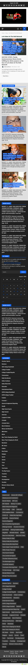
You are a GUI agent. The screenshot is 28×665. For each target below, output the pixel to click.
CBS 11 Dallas (6, 509)
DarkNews (22, 660)
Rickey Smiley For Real (8, 538)
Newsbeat (4, 443)
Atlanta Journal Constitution (10, 498)
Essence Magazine (7, 521)
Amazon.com (6, 495)
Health (14, 97)
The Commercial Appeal (9, 555)
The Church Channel (8, 553)
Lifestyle (20, 46)
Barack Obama (6, 501)
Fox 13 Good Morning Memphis (11, 524)
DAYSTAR (5, 518)
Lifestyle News (20, 97)
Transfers (4, 473)
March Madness (6, 426)
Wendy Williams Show (8, 573)
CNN (13, 509)
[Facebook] (7, 5)
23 (3, 294)
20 (17, 291)
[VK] (19, 5)
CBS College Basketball (8, 367)
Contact (12, 653)
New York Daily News (8, 535)
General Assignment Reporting (9, 45)
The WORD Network (8, 564)
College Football (14, 41)
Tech (3, 465)
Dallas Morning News (15, 515)
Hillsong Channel (7, 527)
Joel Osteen (6, 529)
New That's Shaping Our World (9, 437)
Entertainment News (7, 43)
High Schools (14, 46)
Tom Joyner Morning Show (10, 567)
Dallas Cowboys (6, 381)
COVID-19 (5, 515)
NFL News (19, 50)
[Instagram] (24, 5)
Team (3, 462)
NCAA (19, 48)
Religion (15, 51)
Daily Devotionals (6, 378)
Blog (16, 653)
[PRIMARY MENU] (18, 29)
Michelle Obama (14, 532)
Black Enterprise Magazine (10, 506)
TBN (22, 547)
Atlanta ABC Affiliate (16, 495)
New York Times (20, 535)
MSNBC (22, 532)
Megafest (5, 532)
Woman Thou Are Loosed (9, 576)
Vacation (13, 53)
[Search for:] (11, 272)
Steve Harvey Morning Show (10, 544)
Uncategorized (5, 479)
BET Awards (6, 504)
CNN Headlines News (8, 512)
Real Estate (9, 51)
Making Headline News (17, 529)
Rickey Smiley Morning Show (10, 541)
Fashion (4, 397)
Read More (5, 76)
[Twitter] (11, 5)
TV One (21, 567)
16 (3, 291)
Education (10, 97)
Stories (3, 459)
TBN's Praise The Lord (9, 550)
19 (14, 291)
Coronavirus (19, 512)
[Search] (20, 28)
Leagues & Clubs (6, 417)
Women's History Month (8, 102)
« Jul (3, 301)
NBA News (15, 48)
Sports (19, 51)
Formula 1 (4, 400)
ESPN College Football (7, 395)
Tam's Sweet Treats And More (11, 547)
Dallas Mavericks (6, 383)
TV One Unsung (7, 570)
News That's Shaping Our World (9, 50)
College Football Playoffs (8, 372)
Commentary (21, 41)
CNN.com (19, 509)
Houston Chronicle (19, 527)
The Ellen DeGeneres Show (10, 558)
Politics (4, 51)
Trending (13, 101)
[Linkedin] (16, 5)
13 (17, 288)
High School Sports (7, 46)
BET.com (14, 501)
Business (5, 97)
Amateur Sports (6, 41)
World (3, 488)
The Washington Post (8, 561)
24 (7, 294)
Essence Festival (14, 518)
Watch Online (24, 29)
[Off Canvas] (3, 28)
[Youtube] (21, 5)
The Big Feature (6, 53)
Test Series (5, 468)
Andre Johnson (7, 66)
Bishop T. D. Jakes (16, 504)
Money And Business (7, 48)
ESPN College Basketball (8, 392)
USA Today (16, 570)
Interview (4, 414)
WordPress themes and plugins (12, 263)
